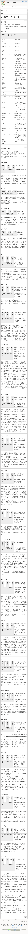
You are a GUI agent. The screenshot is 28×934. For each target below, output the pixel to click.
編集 (25, 20)
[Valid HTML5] (23, 929)
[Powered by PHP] (17, 929)
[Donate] (11, 929)
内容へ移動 (24, 1)
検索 (13, 6)
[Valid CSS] (11, 930)
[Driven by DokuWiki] (17, 930)
